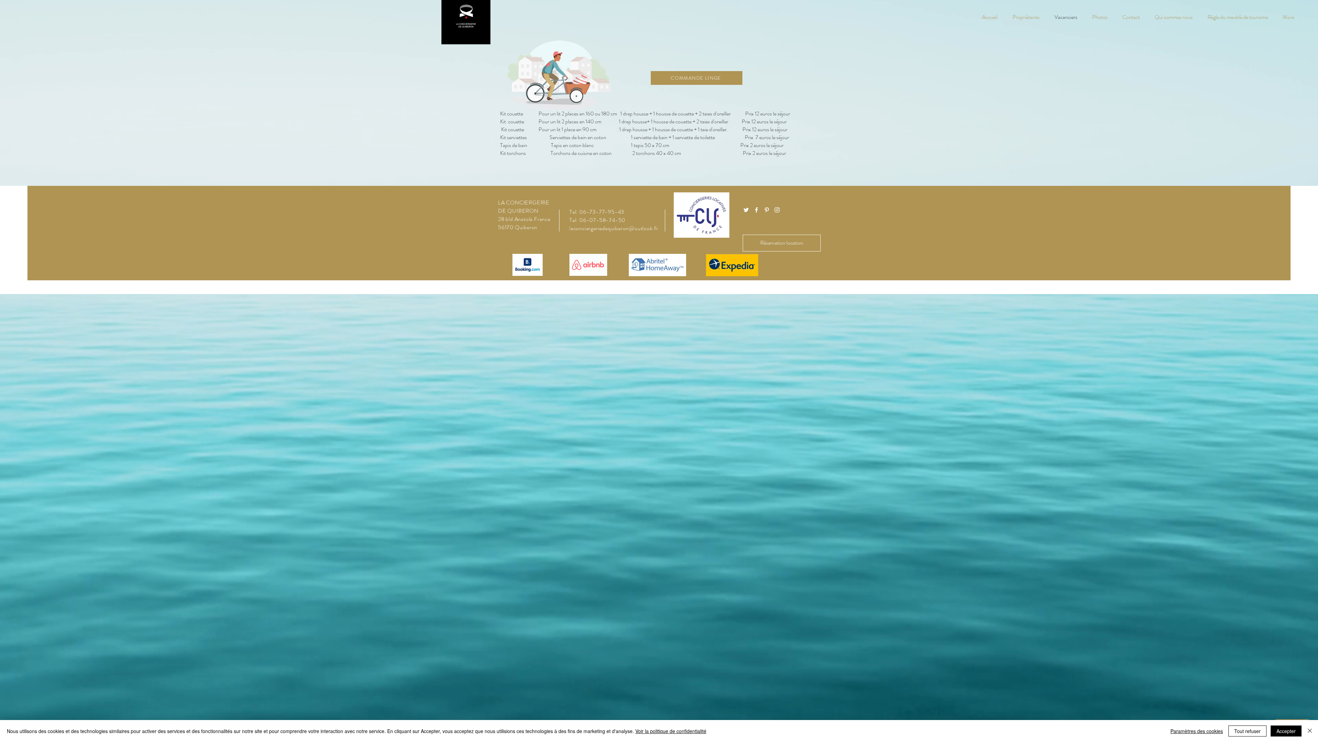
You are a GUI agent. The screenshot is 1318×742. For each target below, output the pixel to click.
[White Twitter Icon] (746, 209)
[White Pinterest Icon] (766, 209)
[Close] (1310, 731)
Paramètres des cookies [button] (1196, 731)
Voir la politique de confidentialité (670, 731)
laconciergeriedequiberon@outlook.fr (613, 228)
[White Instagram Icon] (777, 209)
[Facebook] (756, 209)
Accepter (1286, 731)
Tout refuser (1247, 731)
